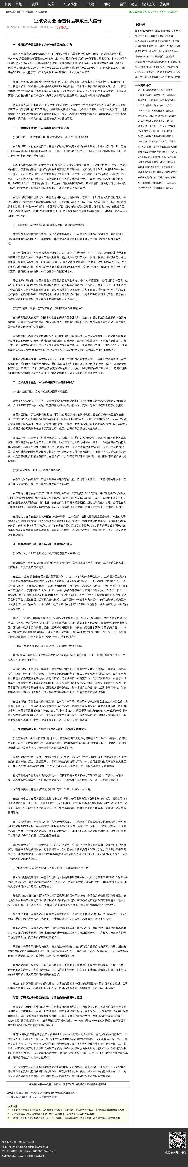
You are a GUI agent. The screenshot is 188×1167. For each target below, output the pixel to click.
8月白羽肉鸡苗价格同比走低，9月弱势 (157, 157)
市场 (19, 4)
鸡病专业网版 (8, 1151)
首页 (8, 4)
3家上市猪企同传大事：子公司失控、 (156, 131)
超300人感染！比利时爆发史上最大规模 (157, 146)
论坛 (134, 4)
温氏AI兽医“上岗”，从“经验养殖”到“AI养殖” (36, 1097)
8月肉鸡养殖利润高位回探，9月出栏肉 (157, 182)
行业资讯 (30, 11)
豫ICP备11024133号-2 (44, 1151)
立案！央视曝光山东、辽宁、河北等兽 (157, 162)
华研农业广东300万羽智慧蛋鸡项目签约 (154, 56)
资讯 (35, 4)
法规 (91, 4)
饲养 (51, 4)
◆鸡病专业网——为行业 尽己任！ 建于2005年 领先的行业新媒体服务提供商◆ (67, 1084)
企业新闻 (43, 11)
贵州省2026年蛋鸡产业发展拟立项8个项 (158, 151)
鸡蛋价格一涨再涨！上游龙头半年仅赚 (157, 126)
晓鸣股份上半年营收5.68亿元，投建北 (157, 141)
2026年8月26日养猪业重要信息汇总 (155, 136)
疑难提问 (148, 4)
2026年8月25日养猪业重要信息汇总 (155, 121)
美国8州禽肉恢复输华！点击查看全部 (156, 167)
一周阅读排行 (143, 85)
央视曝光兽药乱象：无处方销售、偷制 (157, 177)
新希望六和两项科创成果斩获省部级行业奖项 (157, 41)
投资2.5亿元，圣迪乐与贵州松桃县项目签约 (156, 51)
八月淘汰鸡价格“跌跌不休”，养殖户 (155, 90)
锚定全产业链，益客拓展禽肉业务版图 (154, 36)
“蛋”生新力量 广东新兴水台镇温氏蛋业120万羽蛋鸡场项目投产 (46, 1092)
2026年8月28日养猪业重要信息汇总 (155, 187)
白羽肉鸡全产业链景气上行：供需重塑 (157, 95)
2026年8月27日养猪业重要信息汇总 (155, 110)
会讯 (123, 4)
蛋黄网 (164, 4)
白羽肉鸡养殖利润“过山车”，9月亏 (155, 105)
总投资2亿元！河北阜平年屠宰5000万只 (158, 172)
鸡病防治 (70, 4)
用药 (107, 4)
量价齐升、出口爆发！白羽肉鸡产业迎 (157, 100)
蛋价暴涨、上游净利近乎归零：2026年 (157, 116)
